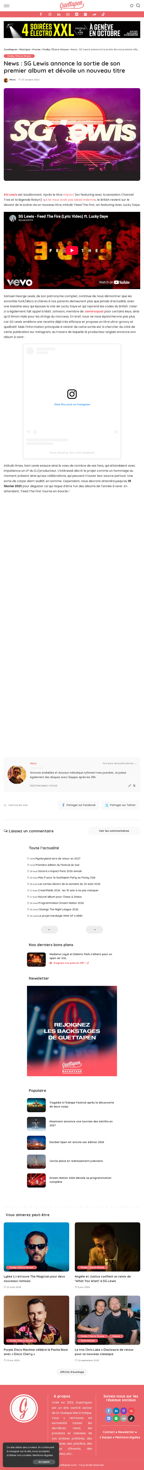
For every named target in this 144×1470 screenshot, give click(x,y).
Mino (13, 64)
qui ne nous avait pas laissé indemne (69, 185)
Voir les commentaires (114, 816)
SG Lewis (10, 180)
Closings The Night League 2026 (58, 894)
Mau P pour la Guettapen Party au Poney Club (66, 862)
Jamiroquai (94, 296)
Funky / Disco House (19, 41)
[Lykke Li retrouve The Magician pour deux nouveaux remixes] (36, 1232)
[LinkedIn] (58, 14)
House (116, 1321)
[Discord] (76, 14)
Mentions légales (127, 1422)
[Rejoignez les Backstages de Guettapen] (72, 1017)
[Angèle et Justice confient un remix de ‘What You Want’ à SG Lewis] (107, 1232)
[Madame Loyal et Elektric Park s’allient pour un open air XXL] (36, 945)
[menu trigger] (7, 5)
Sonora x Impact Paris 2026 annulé (60, 856)
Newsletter (126, 1417)
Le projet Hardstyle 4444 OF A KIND (60, 901)
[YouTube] (67, 14)
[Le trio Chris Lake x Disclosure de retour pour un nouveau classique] (107, 1305)
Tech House (87, 1325)
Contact (109, 1417)
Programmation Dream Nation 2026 (61, 888)
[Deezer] (94, 14)
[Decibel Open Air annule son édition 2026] (36, 1128)
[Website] (130, 771)
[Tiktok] (103, 14)
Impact (68, 180)
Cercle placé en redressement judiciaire (76, 1146)
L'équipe (106, 1422)
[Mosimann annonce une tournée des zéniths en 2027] (36, 1109)
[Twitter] (134, 771)
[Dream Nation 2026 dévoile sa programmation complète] (36, 1166)
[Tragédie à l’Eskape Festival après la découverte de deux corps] (36, 1090)
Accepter (44, 1461)
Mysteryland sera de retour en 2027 (57, 843)
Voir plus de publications (118, 748)
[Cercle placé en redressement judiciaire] (36, 1147)
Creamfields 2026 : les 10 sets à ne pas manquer (68, 875)
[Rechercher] (138, 5)
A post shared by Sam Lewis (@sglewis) (72, 437)
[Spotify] (85, 14)
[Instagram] (49, 14)
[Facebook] (40, 14)
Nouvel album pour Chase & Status (60, 882)
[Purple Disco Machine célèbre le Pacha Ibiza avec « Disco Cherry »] (36, 1305)
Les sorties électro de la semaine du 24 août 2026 (69, 869)
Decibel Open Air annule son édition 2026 (77, 1127)
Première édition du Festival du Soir (58, 850)
